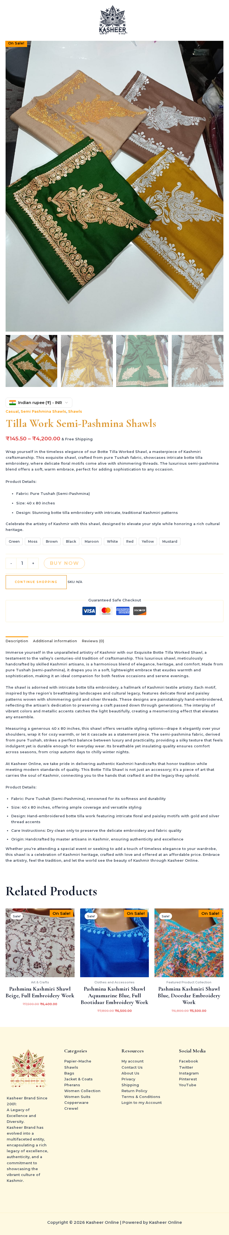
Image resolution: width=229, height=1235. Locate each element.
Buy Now (64, 563)
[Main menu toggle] (217, 20)
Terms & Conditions (140, 1097)
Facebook (188, 1061)
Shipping (130, 1085)
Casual (12, 411)
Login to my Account (141, 1103)
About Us (130, 1073)
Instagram (189, 1073)
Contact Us (132, 1067)
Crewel (71, 1108)
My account (132, 1061)
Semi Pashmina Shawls (43, 411)
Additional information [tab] (55, 641)
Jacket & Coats (78, 1079)
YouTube (187, 1085)
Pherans (72, 1085)
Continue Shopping (36, 582)
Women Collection (82, 1091)
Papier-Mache (77, 1061)
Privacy (128, 1079)
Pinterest (188, 1079)
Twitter (186, 1067)
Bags (69, 1073)
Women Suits (77, 1097)
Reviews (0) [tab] (93, 641)
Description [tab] (17, 641)
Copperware (76, 1103)
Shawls (75, 411)
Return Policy (134, 1091)
